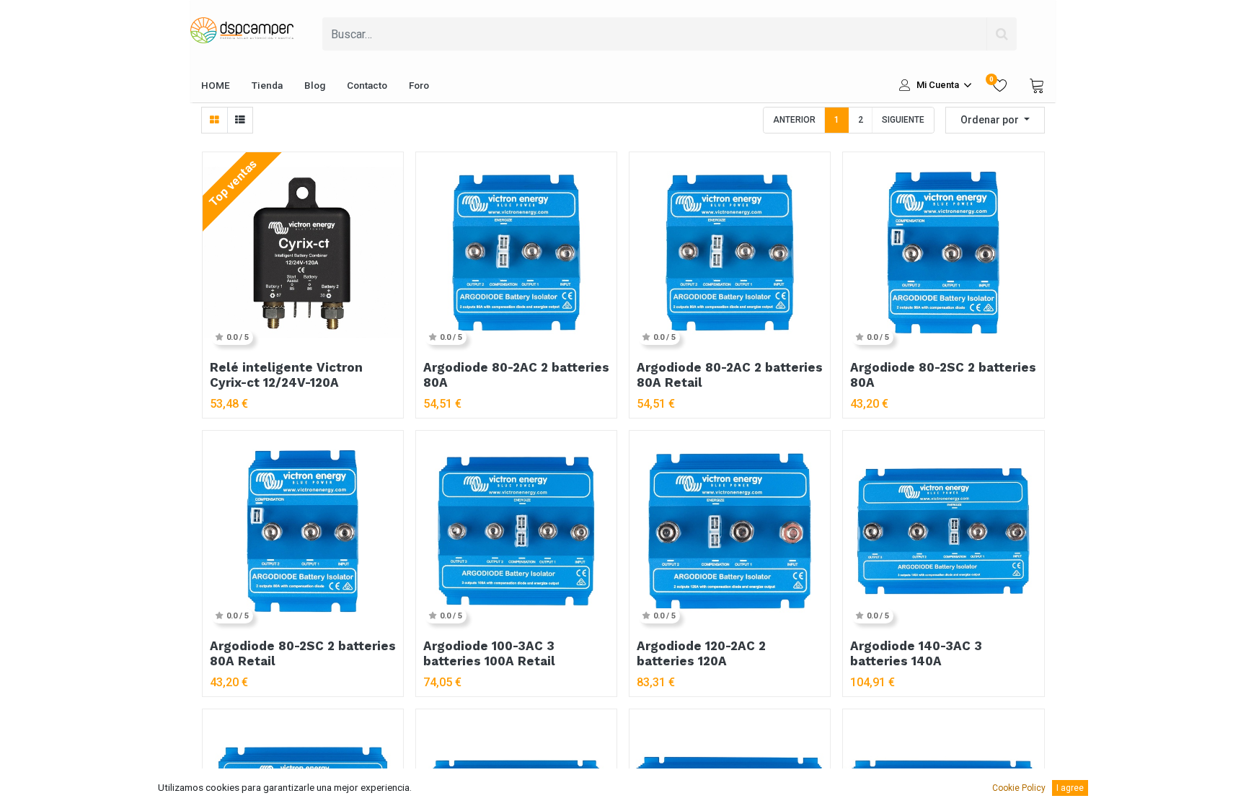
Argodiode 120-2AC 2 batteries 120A (701, 653)
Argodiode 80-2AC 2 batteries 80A (516, 374)
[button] (995, 120)
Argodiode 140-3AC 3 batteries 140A (916, 653)
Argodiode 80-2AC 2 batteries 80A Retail (730, 374)
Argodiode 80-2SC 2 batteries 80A (943, 374)
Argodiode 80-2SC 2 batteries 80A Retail (303, 653)
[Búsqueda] (1001, 34)
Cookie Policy (1019, 788)
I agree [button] (1070, 788)
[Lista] (239, 120)
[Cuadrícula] (214, 120)
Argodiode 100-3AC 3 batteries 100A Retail (489, 653)
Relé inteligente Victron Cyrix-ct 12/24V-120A (286, 374)
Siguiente (903, 120)
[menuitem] (215, 85)
